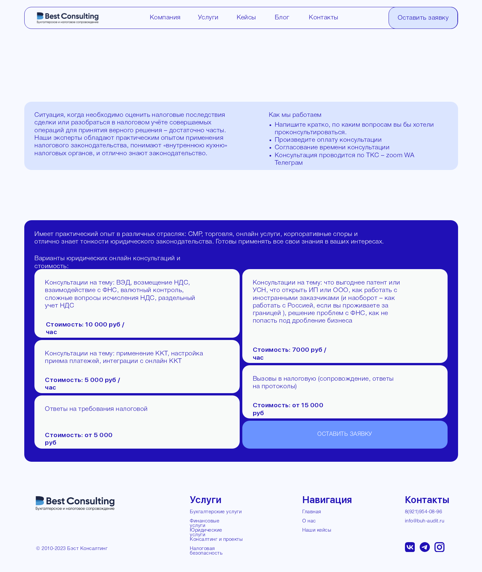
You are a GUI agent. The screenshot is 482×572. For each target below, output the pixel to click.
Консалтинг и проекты (216, 540)
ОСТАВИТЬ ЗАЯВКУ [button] (344, 434)
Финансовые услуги (204, 523)
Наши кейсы (316, 530)
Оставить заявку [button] (423, 18)
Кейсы (246, 18)
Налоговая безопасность (206, 551)
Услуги (208, 18)
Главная (311, 512)
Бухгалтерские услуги (216, 512)
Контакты (323, 18)
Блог (282, 18)
